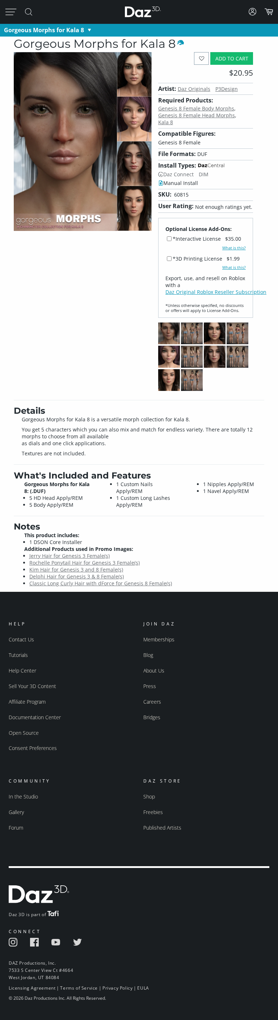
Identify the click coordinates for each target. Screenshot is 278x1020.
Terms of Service (79, 988)
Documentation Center (35, 717)
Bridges (151, 717)
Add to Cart (231, 58)
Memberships (158, 639)
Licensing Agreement (32, 988)
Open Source (24, 732)
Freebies (153, 812)
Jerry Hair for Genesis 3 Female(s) (69, 555)
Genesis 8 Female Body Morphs (196, 108)
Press (149, 686)
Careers (152, 701)
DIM (203, 174)
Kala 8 (165, 122)
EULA (143, 988)
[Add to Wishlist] (201, 58)
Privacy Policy (117, 988)
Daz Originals (194, 88)
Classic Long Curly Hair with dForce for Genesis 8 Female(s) (100, 583)
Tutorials (18, 655)
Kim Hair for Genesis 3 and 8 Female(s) (76, 569)
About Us (153, 670)
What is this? (234, 247)
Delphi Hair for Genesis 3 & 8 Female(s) (76, 576)
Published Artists (162, 827)
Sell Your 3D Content (32, 686)
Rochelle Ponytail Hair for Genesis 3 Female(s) (84, 562)
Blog (148, 655)
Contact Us (21, 639)
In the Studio (23, 796)
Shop (149, 796)
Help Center (22, 670)
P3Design (226, 88)
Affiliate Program (27, 701)
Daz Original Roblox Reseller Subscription (215, 291)
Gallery (16, 812)
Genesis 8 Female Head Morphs (196, 115)
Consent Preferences (33, 748)
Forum (16, 827)
